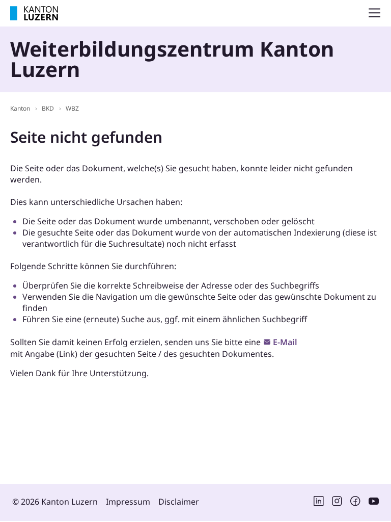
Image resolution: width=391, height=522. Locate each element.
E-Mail (285, 342)
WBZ (72, 108)
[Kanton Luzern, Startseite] (34, 13)
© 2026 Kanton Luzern (55, 501)
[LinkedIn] (319, 503)
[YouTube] (374, 503)
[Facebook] (355, 503)
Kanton (20, 108)
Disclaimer (178, 501)
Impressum (128, 501)
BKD (48, 108)
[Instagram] (337, 503)
